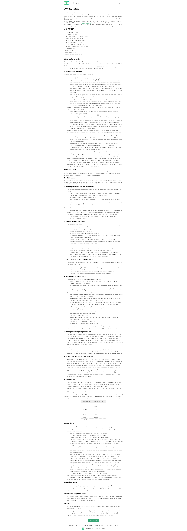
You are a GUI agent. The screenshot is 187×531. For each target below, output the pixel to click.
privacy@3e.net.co (116, 328)
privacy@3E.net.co (76, 508)
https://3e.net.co (72, 16)
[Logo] (67, 3)
